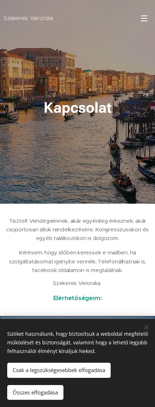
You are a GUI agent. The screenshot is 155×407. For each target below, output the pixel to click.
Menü (144, 18)
